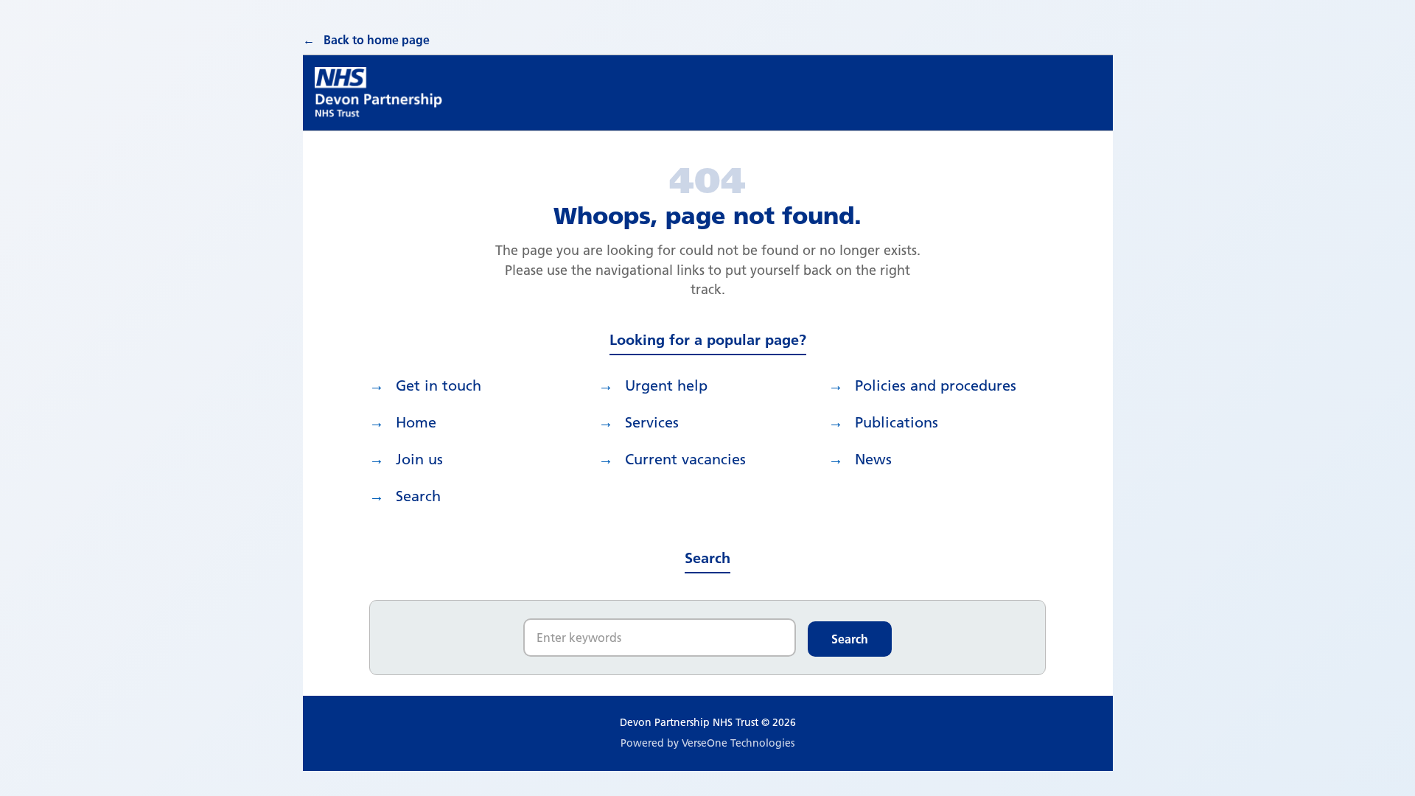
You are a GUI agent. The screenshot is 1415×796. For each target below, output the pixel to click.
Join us (419, 459)
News (873, 459)
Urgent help (666, 385)
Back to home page (377, 39)
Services (652, 422)
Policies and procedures (935, 385)
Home (416, 422)
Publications (896, 422)
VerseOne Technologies (738, 743)
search (418, 496)
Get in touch (438, 385)
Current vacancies (685, 459)
